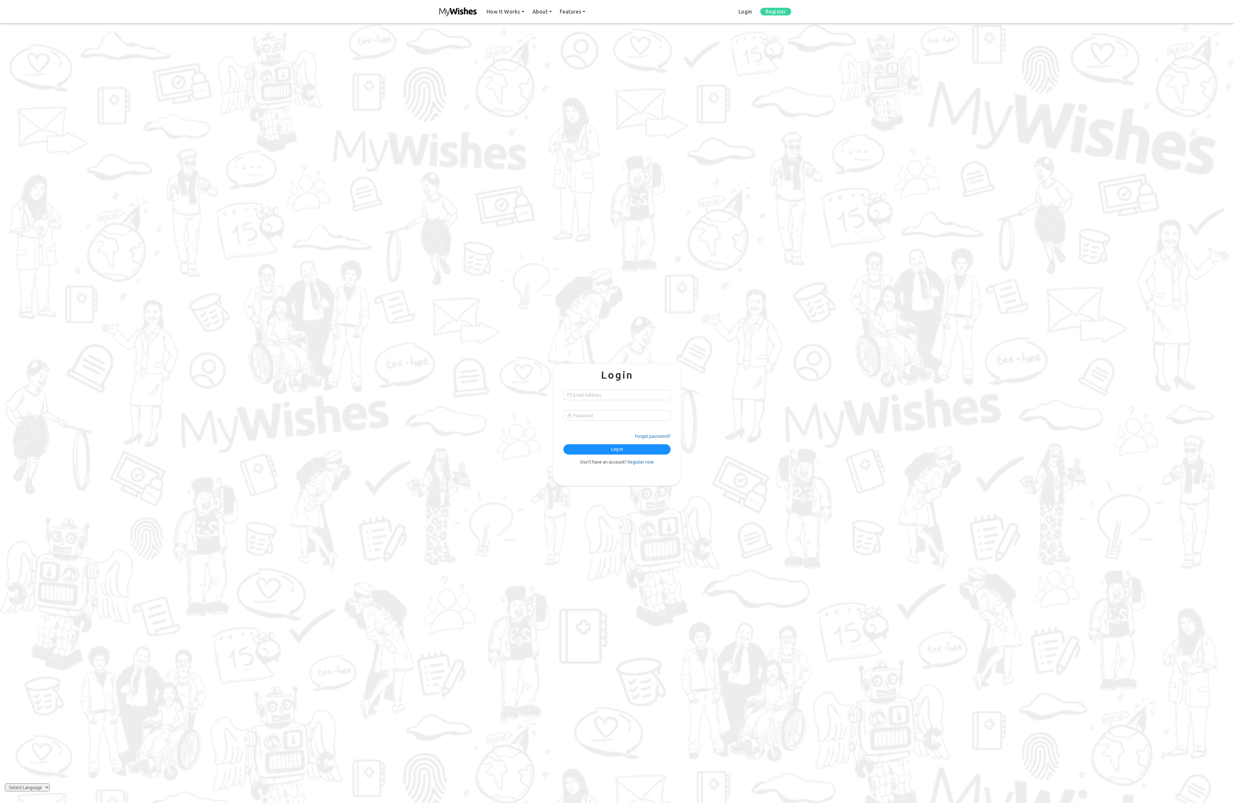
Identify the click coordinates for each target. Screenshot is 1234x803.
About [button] (540, 11)
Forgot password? (653, 436)
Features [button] (570, 11)
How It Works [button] (503, 11)
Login (745, 11)
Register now (641, 462)
